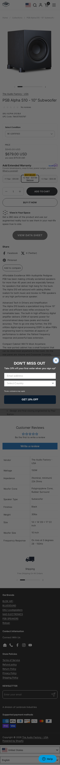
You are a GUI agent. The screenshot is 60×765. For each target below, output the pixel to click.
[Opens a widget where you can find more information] (47, 759)
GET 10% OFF (30, 399)
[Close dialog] (56, 360)
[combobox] (29, 383)
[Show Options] (52, 383)
